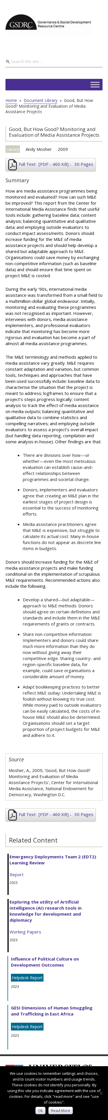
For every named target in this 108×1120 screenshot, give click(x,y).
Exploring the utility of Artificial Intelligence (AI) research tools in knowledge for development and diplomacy (46, 911)
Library (12, 149)
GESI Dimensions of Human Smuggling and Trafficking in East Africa (51, 1011)
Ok (40, 1110)
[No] (101, 1093)
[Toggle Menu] (95, 84)
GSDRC (48, 24)
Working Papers (25, 932)
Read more (60, 1110)
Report (17, 874)
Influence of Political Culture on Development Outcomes (45, 962)
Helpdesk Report (27, 977)
